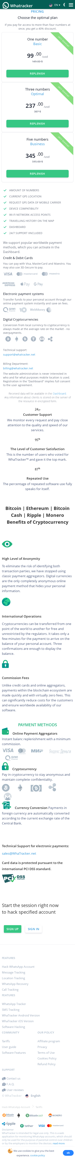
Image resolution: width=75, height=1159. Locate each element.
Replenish (37, 73)
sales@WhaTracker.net (19, 853)
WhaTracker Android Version (21, 1015)
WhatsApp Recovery (15, 984)
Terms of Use (46, 1052)
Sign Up (13, 929)
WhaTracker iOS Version (18, 1021)
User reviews (15, 1090)
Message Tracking (13, 972)
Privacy (42, 1047)
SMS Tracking (10, 1009)
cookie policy (37, 1155)
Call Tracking (10, 989)
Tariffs (6, 1041)
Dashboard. (60, 393)
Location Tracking (13, 978)
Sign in (33, 929)
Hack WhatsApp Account (18, 967)
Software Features (14, 1052)
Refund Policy (47, 1064)
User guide (9, 1047)
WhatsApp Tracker (14, 1004)
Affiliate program (49, 1041)
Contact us (13, 1078)
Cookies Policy (47, 1058)
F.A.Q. (10, 1084)
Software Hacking (13, 1027)
